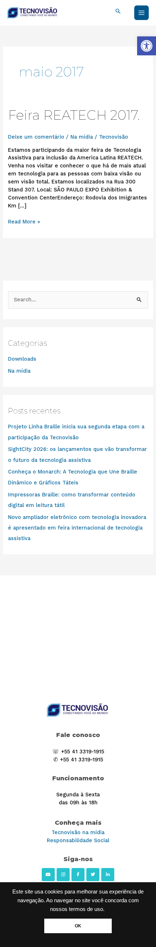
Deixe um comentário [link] (36, 137)
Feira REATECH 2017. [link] (74, 115)
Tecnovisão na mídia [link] (78, 832)
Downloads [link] (22, 359)
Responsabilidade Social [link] (78, 840)
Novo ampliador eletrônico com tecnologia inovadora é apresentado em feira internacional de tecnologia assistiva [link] (77, 528)
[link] (146, 45)
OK (78, 925)
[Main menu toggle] (141, 12)
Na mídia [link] (81, 137)
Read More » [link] (24, 221)
